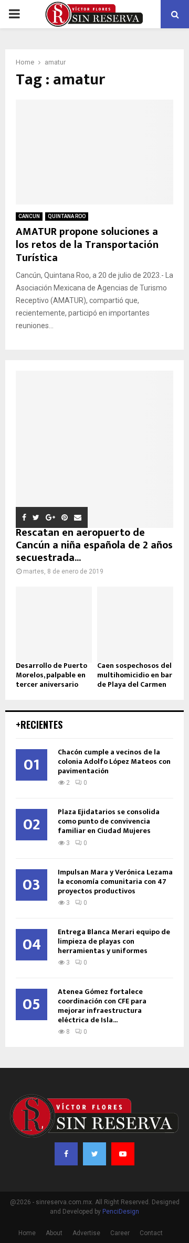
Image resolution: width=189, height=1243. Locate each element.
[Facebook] (66, 1153)
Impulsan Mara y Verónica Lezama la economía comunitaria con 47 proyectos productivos (115, 881)
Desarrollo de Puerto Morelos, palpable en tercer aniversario (51, 675)
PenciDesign (120, 1211)
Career (120, 1233)
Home (27, 1233)
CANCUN (29, 216)
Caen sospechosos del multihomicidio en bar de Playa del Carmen (134, 675)
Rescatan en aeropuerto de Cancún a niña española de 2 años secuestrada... (94, 545)
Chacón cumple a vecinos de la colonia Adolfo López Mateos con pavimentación (114, 761)
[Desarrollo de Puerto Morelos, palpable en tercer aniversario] (54, 625)
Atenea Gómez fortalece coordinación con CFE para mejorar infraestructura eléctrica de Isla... (102, 1006)
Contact (151, 1233)
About (54, 1233)
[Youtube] (122, 1153)
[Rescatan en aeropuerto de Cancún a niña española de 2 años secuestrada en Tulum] (94, 449)
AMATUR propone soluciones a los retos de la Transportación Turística (87, 245)
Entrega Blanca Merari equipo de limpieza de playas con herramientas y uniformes (114, 941)
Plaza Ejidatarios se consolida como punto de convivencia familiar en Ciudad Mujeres (109, 821)
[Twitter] (94, 1153)
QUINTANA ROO (67, 216)
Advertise (86, 1233)
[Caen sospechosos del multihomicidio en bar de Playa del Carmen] (135, 625)
